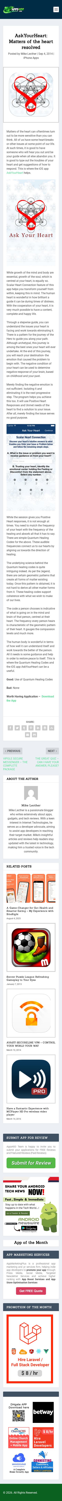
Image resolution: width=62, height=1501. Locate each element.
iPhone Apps (31, 58)
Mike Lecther (28, 53)
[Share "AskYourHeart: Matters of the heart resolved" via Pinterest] (31, 727)
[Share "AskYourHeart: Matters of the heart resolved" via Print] (34, 734)
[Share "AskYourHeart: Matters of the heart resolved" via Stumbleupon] (51, 727)
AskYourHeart (15, 172)
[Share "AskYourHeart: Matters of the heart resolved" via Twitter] (17, 727)
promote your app (36, 1270)
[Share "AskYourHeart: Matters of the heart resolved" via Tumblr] (24, 727)
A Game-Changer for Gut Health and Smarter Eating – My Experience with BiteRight (30, 911)
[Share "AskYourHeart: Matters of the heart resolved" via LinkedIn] (37, 727)
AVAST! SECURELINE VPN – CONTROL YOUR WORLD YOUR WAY (31, 1044)
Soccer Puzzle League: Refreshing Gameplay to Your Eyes (28, 978)
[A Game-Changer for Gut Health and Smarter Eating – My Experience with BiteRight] (31, 888)
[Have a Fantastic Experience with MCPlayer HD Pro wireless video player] (31, 1079)
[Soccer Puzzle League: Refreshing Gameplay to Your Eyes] (31, 947)
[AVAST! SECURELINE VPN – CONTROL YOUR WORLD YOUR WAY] (31, 1013)
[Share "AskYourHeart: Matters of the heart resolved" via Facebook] (10, 727)
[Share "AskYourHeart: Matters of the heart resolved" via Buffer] (44, 727)
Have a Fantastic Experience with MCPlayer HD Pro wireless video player (28, 1111)
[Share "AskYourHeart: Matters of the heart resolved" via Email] (27, 734)
